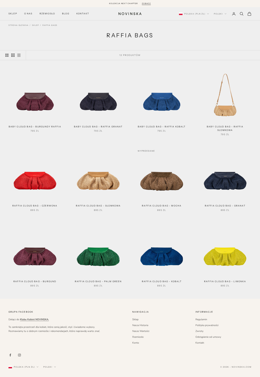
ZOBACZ (146, 3)
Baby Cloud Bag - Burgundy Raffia (35, 126)
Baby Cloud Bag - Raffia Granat (98, 126)
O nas (28, 13)
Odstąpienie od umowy (208, 337)
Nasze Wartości (140, 331)
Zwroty (199, 331)
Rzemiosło (47, 13)
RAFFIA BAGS (49, 25)
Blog (65, 13)
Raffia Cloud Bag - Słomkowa (98, 205)
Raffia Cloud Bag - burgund (34, 281)
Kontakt (82, 13)
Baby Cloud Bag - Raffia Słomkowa (225, 128)
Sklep (12, 13)
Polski (218, 14)
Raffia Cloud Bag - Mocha (161, 205)
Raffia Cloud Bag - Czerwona (34, 205)
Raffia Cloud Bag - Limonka (225, 281)
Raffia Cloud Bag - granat (225, 205)
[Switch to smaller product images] (13, 55)
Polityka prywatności (206, 325)
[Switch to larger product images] (6, 55)
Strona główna (18, 25)
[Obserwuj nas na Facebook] (10, 355)
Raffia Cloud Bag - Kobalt (162, 281)
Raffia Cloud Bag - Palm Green (98, 281)
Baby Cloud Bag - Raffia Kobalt (162, 126)
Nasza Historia (140, 325)
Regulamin (201, 319)
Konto (135, 342)
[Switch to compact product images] (19, 55)
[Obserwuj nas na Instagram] (19, 355)
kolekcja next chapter (123, 3)
